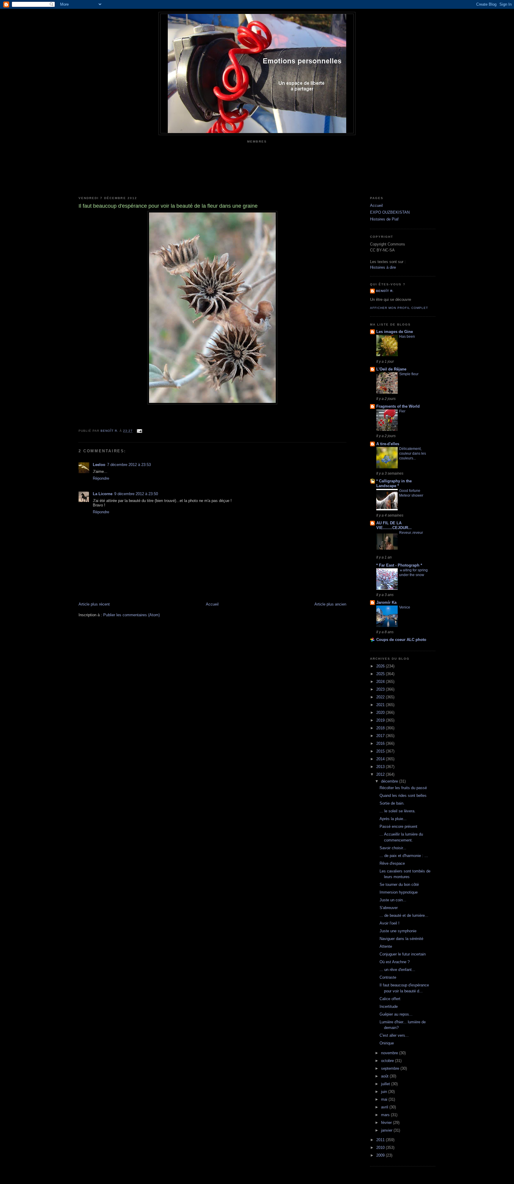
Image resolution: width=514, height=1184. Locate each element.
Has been (407, 336)
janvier (387, 1130)
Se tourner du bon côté (399, 884)
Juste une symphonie (398, 931)
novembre (390, 1053)
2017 (381, 735)
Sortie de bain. (392, 803)
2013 (381, 766)
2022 (381, 697)
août (385, 1076)
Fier (402, 411)
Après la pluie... (393, 819)
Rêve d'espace (392, 863)
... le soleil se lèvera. (398, 811)
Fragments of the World (398, 406)
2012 (381, 774)
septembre (390, 1068)
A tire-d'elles (387, 444)
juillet (386, 1084)
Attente (386, 946)
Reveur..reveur (411, 533)
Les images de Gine (394, 331)
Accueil (212, 604)
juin (384, 1091)
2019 (381, 720)
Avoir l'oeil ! (389, 923)
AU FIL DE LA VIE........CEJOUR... (394, 525)
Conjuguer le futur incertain (403, 954)
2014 (381, 759)
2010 (381, 1147)
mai (384, 1099)
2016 (381, 743)
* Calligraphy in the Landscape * (394, 483)
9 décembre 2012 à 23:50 (136, 494)
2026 (381, 666)
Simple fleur (409, 374)
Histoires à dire (383, 267)
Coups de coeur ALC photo (401, 639)
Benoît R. (385, 291)
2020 (381, 712)
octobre (388, 1060)
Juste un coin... (393, 900)
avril (385, 1107)
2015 (381, 751)
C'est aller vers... (394, 1035)
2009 (381, 1155)
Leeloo (99, 464)
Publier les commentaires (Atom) (131, 615)
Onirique (387, 1043)
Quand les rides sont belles (403, 795)
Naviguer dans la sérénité (401, 938)
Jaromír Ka (386, 602)
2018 (381, 728)
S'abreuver (389, 907)
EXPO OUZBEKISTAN (390, 212)
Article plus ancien (330, 604)
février (387, 1122)
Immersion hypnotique (399, 892)
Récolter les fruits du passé (403, 788)
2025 (381, 674)
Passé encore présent (398, 826)
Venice (404, 607)
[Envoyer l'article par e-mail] (139, 431)
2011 (381, 1140)
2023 (381, 689)
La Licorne (102, 494)
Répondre (101, 478)
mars (386, 1115)
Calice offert (390, 999)
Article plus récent (94, 604)
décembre (390, 781)
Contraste (388, 977)
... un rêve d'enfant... (397, 969)
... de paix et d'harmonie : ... (404, 855)
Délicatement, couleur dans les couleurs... (412, 453)
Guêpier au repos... (396, 1014)
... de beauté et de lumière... (404, 915)
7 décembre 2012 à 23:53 (129, 464)
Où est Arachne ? (395, 962)
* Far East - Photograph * (399, 565)
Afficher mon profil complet (399, 307)
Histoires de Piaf (384, 219)
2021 (381, 705)
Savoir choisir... (393, 848)
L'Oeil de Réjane (391, 369)
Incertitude (389, 1006)
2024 (381, 681)
